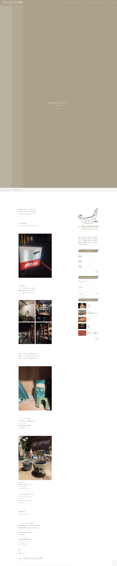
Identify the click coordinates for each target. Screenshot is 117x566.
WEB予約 (22, 543)
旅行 (41, 558)
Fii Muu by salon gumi (82, 281)
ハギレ (88, 319)
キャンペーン (80, 290)
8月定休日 (80, 256)
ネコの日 (88, 306)
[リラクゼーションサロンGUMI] (12, 2)
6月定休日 (80, 266)
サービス (80, 284)
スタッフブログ (27, 558)
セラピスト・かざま (35, 558)
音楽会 (88, 326)
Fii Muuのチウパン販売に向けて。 (92, 333)
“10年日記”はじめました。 (92, 313)
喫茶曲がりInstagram (24, 514)
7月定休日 (80, 261)
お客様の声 (80, 287)
